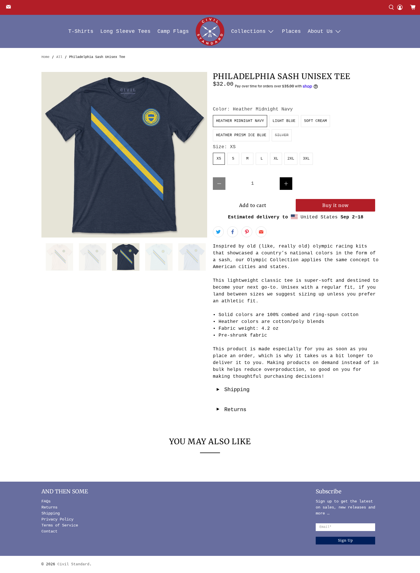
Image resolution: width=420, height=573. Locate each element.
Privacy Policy (57, 519)
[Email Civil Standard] (10, 8)
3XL (306, 158)
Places (291, 31)
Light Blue (284, 121)
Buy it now (335, 205)
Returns (231, 410)
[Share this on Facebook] (232, 231)
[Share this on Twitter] (218, 231)
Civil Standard (73, 564)
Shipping (232, 390)
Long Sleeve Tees (125, 31)
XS (219, 158)
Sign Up (345, 540)
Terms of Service (59, 525)
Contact (49, 531)
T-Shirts (80, 31)
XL (276, 158)
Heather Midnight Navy (240, 121)
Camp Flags (173, 31)
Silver (282, 135)
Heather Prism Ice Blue (241, 135)
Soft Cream (315, 121)
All (59, 57)
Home (45, 57)
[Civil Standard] (210, 31)
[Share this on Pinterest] (246, 231)
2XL (290, 158)
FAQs (46, 501)
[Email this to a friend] (261, 231)
